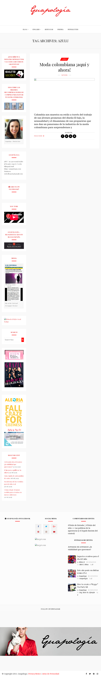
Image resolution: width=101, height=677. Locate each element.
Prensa (60, 29)
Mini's (81, 564)
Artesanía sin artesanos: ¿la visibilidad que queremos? (13, 464)
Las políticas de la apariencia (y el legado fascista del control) (83, 531)
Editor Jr (82, 562)
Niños (64, 59)
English (36, 29)
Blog (25, 29)
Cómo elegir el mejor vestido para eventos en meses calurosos (13, 492)
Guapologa (83, 576)
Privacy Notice (34, 674)
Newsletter (73, 29)
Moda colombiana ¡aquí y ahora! (64, 67)
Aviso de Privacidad (50, 674)
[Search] (22, 340)
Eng (80, 592)
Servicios (49, 29)
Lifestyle (92, 592)
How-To (85, 592)
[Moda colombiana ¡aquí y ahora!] (64, 94)
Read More (38, 136)
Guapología (83, 578)
